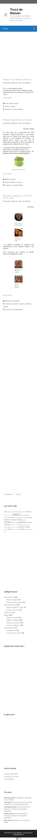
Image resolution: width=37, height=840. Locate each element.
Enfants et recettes (12, 301)
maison (8, 106)
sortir (16, 529)
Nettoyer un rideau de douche (17, 79)
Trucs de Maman (16, 11)
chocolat (8, 304)
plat (12, 527)
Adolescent (11, 630)
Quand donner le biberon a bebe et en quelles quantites (18, 803)
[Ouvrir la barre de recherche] (34, 29)
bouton (10, 515)
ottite (5, 527)
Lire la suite (7, 98)
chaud (5, 517)
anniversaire (17, 512)
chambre (26, 515)
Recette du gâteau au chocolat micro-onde (17, 196)
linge (16, 522)
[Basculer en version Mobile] (18, 839)
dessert (15, 304)
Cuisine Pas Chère (11, 777)
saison (10, 529)
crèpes (24, 517)
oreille (25, 525)
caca (21, 515)
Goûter (28, 304)
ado (5, 511)
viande (31, 529)
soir (14, 529)
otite (28, 525)
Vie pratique (9, 628)
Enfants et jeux (12, 610)
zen (5, 531)
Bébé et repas (10, 179)
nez (16, 525)
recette (5, 307)
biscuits (6, 515)
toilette (22, 529)
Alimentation (9, 597)
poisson (16, 527)
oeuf (22, 525)
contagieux (18, 517)
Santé (6, 615)
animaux (10, 512)
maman (13, 525)
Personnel (8, 613)
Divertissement (10, 605)
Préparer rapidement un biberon (18, 120)
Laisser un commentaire (14, 109)
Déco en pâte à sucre (15, 607)
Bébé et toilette (13, 620)
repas (27, 527)
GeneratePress (18, 834)
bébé (7, 182)
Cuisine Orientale (10, 774)
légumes (22, 522)
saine (13, 106)
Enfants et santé (13, 623)
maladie (7, 525)
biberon (13, 182)
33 (17, 494)
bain (23, 512)
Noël (19, 525)
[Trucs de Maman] (6, 14)
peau (9, 527)
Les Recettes (9, 779)
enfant (7, 519)
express (19, 182)
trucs (26, 529)
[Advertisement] (18, 52)
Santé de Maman (13, 625)
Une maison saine (11, 103)
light (13, 522)
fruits (20, 519)
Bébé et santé (12, 618)
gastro (24, 520)
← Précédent (8, 494)
